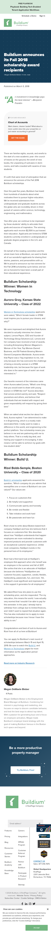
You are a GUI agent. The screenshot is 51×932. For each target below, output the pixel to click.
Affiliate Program (21, 843)
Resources (9, 848)
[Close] (48, 909)
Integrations (23, 836)
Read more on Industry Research (19, 663)
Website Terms (23, 895)
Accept (37, 928)
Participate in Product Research (22, 876)
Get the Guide (18, 138)
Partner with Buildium (21, 865)
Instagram (30, 903)
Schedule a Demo (29, 16)
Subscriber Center (12, 898)
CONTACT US (39, 861)
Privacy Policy (36, 895)
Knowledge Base (9, 872)
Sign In (42, 16)
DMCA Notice (40, 898)
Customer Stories (8, 855)
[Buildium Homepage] (16, 23)
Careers (21, 831)
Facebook (22, 903)
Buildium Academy (8, 863)
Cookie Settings (11, 928)
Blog (6, 842)
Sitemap (21, 885)
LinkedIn (26, 903)
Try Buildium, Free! (25, 770)
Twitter (34, 903)
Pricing (7, 836)
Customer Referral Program (22, 853)
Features (8, 831)
